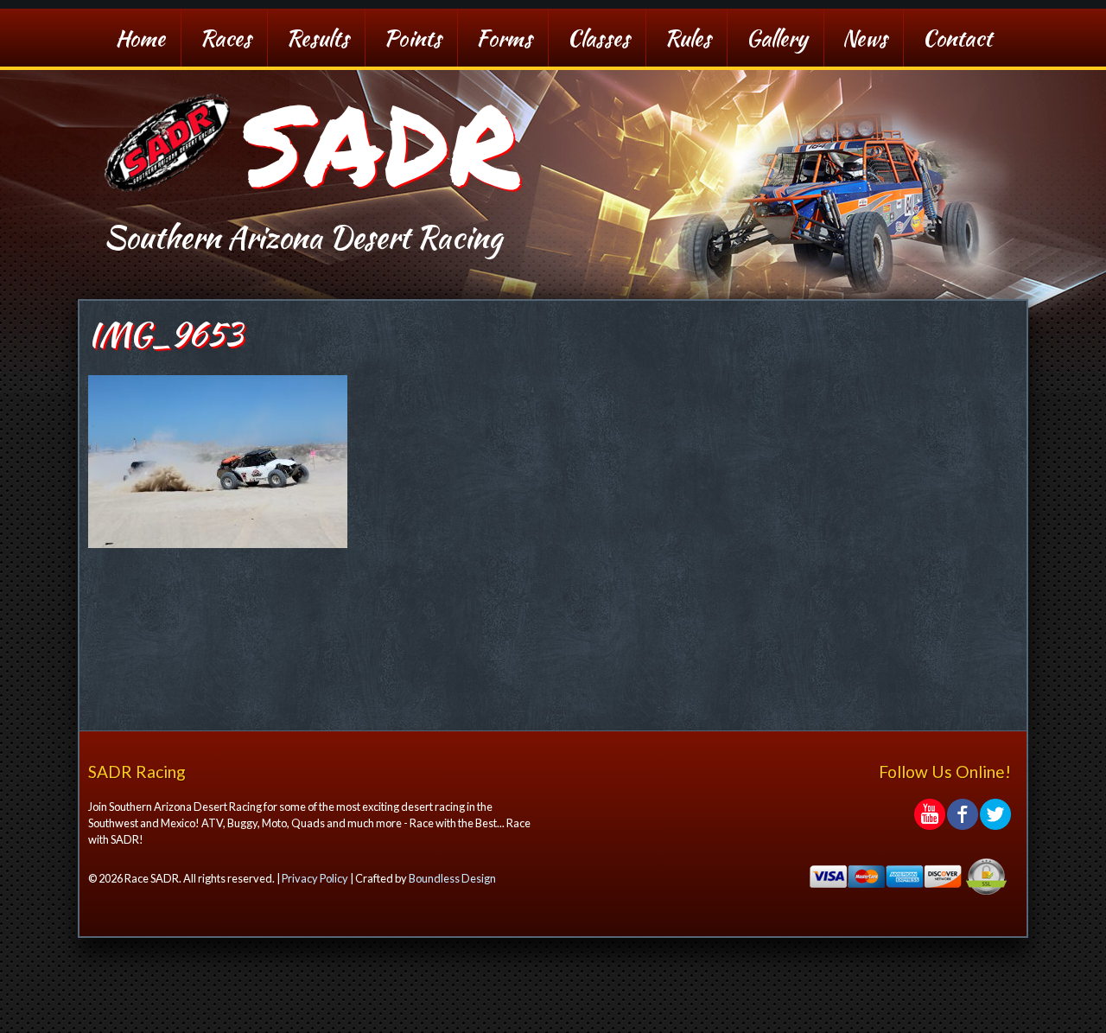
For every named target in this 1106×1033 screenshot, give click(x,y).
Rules (687, 38)
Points (413, 38)
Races (225, 38)
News (864, 38)
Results (317, 38)
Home (140, 38)
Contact (957, 38)
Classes (598, 38)
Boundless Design (452, 878)
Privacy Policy (315, 878)
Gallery (777, 38)
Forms (504, 38)
